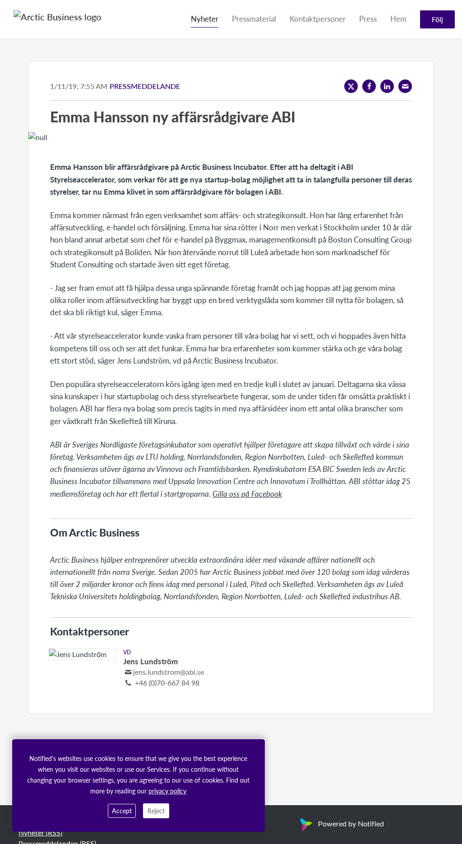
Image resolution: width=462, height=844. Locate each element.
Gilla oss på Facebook (247, 493)
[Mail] (405, 86)
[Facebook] (369, 86)
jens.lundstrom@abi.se (168, 672)
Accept (122, 810)
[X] (351, 86)
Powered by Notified (351, 823)
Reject (156, 810)
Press (368, 18)
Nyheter (204, 18)
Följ (437, 19)
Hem (398, 18)
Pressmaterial (254, 18)
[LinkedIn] (387, 86)
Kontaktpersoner (318, 18)
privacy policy (167, 790)
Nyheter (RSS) (40, 832)
